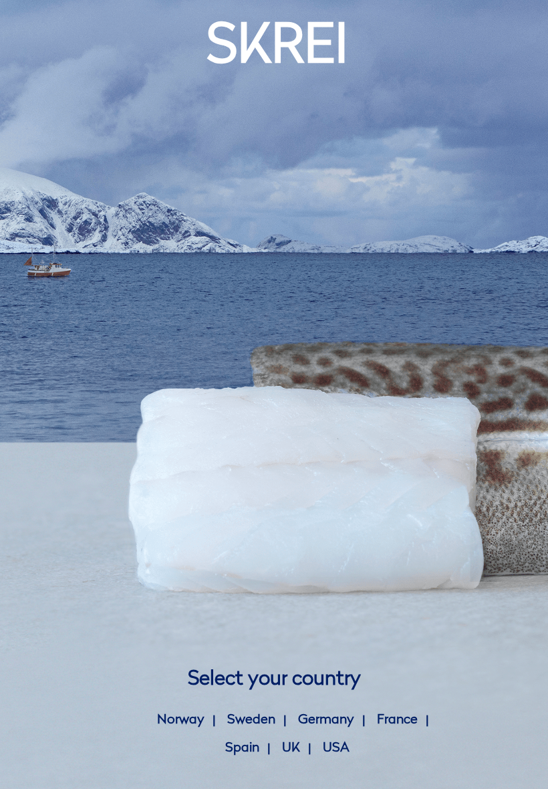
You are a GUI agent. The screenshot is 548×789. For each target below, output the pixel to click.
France (397, 720)
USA (336, 748)
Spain (242, 748)
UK (291, 748)
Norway (180, 720)
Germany (326, 720)
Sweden (251, 720)
